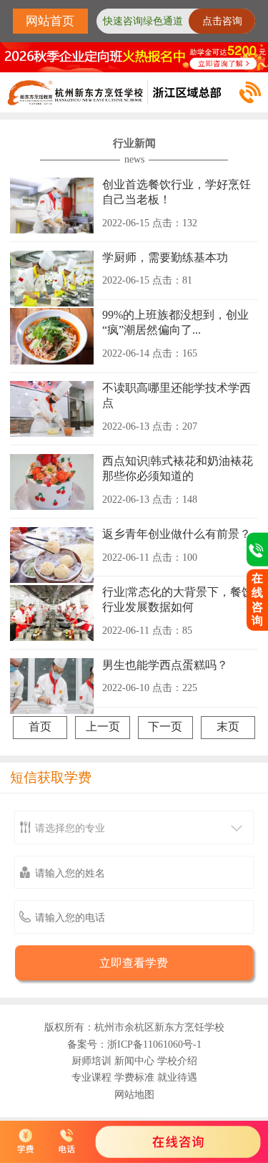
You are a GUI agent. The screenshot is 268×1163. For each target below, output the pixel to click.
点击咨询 (222, 21)
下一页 (165, 726)
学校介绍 (177, 1060)
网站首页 (50, 21)
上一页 (103, 726)
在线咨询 (257, 599)
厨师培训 (91, 1060)
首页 (40, 726)
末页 (228, 726)
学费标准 (134, 1077)
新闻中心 (134, 1060)
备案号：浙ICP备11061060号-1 (134, 1044)
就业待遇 (177, 1077)
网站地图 (134, 1094)
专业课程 (91, 1077)
